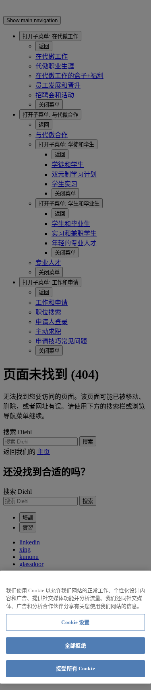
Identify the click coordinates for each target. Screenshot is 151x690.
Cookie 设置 (75, 622)
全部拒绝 (75, 646)
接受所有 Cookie (75, 668)
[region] (75, 627)
